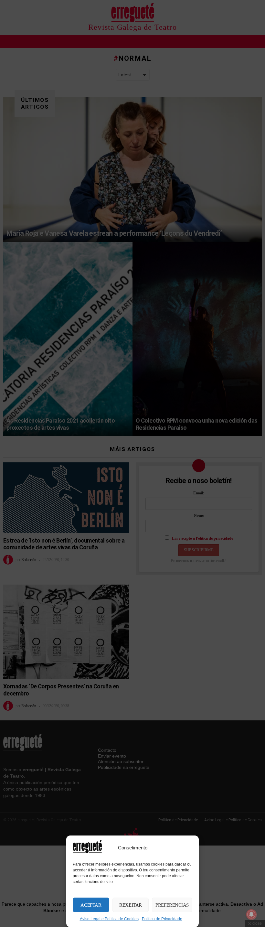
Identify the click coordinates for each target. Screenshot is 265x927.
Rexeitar (130, 905)
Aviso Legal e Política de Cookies (109, 919)
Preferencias (172, 905)
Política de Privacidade (162, 919)
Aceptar (90, 905)
